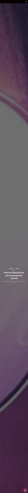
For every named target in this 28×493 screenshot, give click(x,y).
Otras (17, 268)
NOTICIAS (11, 268)
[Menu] (26, 1)
